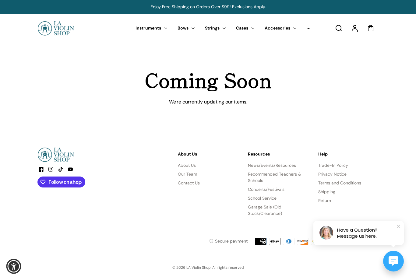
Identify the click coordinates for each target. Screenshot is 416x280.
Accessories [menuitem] (277, 28)
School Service (262, 198)
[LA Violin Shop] (75, 154)
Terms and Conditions (339, 183)
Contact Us (189, 183)
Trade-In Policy (333, 165)
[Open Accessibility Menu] (13, 266)
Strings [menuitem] (212, 28)
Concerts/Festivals (266, 189)
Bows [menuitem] (183, 28)
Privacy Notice (332, 174)
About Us (187, 165)
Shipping (326, 191)
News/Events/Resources (272, 165)
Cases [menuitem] (242, 28)
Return (324, 200)
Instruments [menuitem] (148, 28)
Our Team (187, 174)
